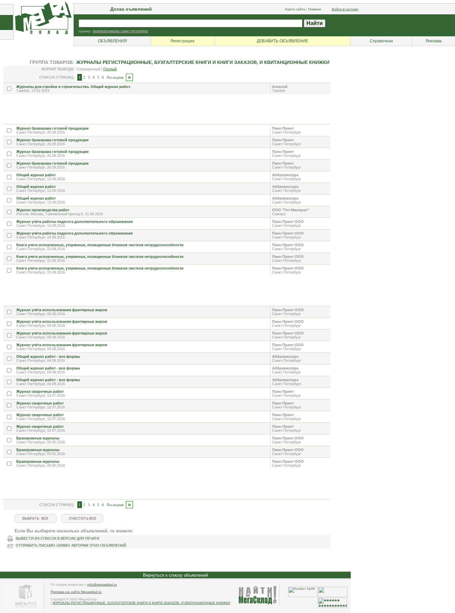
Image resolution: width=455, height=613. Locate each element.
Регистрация (183, 41)
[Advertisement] (124, 109)
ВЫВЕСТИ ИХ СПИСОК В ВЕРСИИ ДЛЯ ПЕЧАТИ (57, 538)
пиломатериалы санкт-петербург (120, 31)
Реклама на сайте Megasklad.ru (76, 592)
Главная (314, 9)
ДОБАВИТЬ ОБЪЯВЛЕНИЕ (282, 41)
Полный (110, 69)
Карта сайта (295, 9)
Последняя (115, 77)
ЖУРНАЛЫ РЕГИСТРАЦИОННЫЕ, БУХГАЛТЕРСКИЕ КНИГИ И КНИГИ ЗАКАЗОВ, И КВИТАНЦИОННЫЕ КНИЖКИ (141, 603)
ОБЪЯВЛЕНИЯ (112, 41)
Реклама (434, 41)
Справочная (381, 41)
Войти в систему (345, 9)
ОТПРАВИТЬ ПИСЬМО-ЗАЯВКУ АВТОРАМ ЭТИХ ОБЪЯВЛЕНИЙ (71, 545)
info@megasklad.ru (102, 584)
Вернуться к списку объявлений (175, 575)
